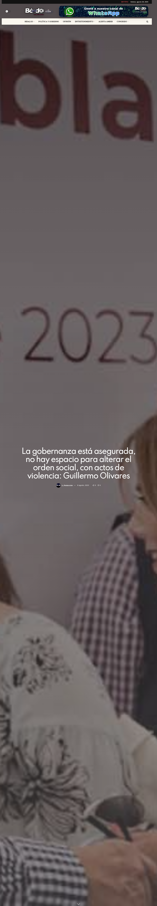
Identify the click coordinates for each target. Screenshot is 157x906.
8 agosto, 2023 (83, 485)
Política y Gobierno (48, 21)
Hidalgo (29, 21)
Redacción (68, 485)
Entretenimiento (84, 21)
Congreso (122, 21)
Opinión (67, 21)
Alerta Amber (106, 21)
